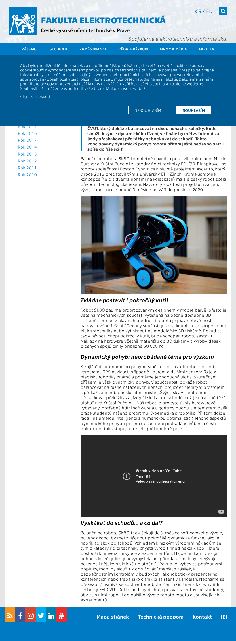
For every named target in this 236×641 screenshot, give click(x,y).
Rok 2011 (27, 167)
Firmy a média (173, 49)
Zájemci (29, 49)
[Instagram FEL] (30, 614)
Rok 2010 (27, 174)
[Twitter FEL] (41, 614)
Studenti (58, 49)
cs (198, 11)
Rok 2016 (27, 133)
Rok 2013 (27, 153)
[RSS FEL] (10, 614)
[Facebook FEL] (20, 614)
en (209, 11)
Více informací (35, 96)
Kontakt (202, 616)
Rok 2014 (27, 146)
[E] (224, 616)
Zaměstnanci (92, 49)
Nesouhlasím (147, 110)
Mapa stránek (112, 616)
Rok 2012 (27, 160)
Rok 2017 (27, 126)
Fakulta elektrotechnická (103, 19)
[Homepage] (23, 21)
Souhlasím (194, 110)
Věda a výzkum (133, 49)
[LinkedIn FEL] (51, 614)
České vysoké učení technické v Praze (85, 30)
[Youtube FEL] (61, 614)
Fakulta (206, 49)
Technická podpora (161, 616)
